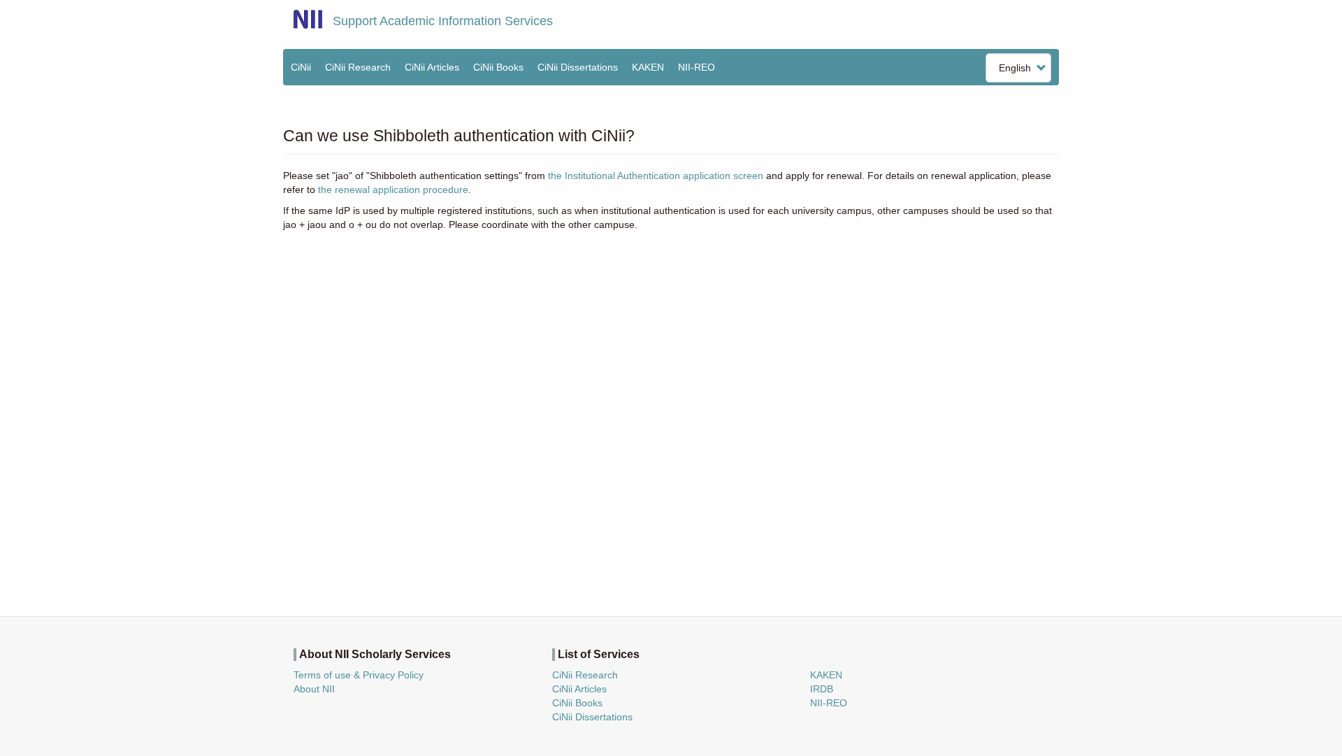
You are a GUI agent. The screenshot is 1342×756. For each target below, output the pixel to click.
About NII (314, 688)
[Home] (308, 19)
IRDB (821, 688)
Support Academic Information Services (443, 21)
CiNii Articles (432, 67)
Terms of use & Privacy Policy (359, 674)
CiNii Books (498, 67)
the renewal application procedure (393, 189)
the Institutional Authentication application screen (655, 175)
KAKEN (648, 67)
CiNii (301, 67)
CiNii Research (358, 67)
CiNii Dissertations (577, 67)
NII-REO (696, 67)
